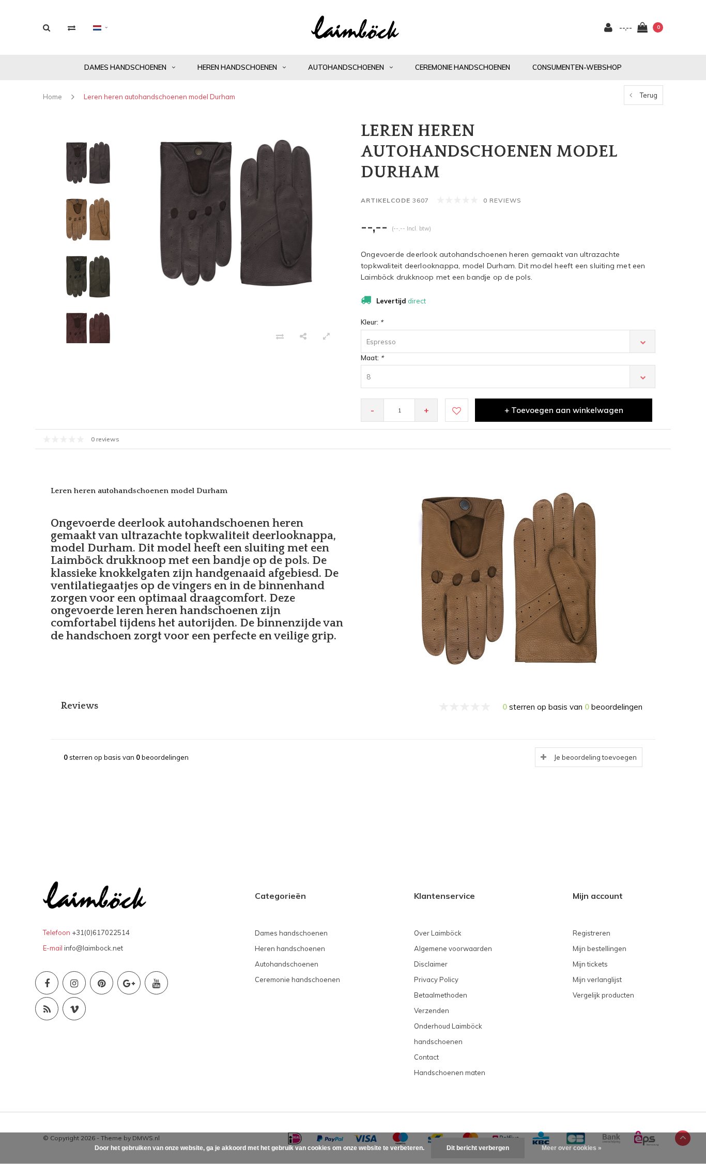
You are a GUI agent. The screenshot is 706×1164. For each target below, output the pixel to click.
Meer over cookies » (572, 1148)
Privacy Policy (436, 979)
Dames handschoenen (125, 67)
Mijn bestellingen (599, 948)
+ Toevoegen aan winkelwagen (563, 410)
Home (52, 97)
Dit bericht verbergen (478, 1148)
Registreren (591, 933)
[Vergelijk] (71, 28)
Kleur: (372, 322)
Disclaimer (431, 964)
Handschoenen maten (449, 1072)
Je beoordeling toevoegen (595, 757)
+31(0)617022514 (101, 932)
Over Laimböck (438, 933)
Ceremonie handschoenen (462, 67)
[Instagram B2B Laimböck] (74, 982)
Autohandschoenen (346, 67)
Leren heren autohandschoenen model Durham (159, 97)
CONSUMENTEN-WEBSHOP (577, 67)
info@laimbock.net (93, 948)
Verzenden (431, 1010)
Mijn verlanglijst (597, 979)
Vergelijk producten (603, 995)
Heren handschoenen (237, 67)
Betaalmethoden (440, 995)
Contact (426, 1057)
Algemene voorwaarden (453, 948)
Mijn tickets (590, 964)
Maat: (372, 358)
